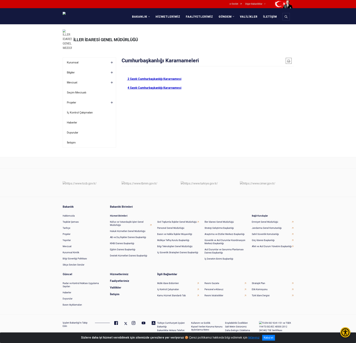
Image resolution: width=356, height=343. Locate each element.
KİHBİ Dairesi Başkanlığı (122, 243)
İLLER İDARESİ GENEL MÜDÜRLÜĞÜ (105, 39)
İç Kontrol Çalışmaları (80, 112)
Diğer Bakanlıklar (253, 4)
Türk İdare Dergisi (261, 295)
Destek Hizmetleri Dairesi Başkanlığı (128, 255)
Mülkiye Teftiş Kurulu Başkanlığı (173, 240)
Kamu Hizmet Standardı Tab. (171, 295)
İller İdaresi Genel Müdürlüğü (219, 222)
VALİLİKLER (249, 16)
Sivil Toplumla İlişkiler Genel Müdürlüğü (177, 222)
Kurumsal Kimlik (71, 252)
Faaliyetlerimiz (119, 281)
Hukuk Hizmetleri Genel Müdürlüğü (127, 231)
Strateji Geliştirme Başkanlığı (219, 228)
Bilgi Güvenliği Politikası (75, 258)
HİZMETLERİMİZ (168, 16)
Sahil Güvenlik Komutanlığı (265, 234)
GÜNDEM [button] (225, 16)
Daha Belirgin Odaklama (237, 330)
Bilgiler (71, 72)
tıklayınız (254, 337)
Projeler (71, 102)
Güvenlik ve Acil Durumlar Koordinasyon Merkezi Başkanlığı (225, 242)
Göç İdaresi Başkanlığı (263, 240)
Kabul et (268, 337)
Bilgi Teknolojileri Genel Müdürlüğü (174, 246)
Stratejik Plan (258, 283)
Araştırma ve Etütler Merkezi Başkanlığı (225, 234)
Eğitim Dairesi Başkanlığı (122, 249)
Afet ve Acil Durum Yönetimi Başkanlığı (272, 246)
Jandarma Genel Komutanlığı (267, 228)
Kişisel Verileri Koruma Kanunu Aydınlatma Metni (206, 328)
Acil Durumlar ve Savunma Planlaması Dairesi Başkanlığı (224, 251)
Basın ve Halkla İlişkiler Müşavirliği (174, 234)
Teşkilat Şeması (71, 222)
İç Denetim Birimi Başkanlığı (219, 259)
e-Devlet (234, 4)
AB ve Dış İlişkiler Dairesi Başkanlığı (128, 237)
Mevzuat (72, 82)
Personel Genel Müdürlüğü (170, 228)
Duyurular (72, 132)
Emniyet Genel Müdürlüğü (265, 222)
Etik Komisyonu (260, 289)
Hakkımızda (69, 216)
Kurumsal (72, 62)
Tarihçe (66, 228)
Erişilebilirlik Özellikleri (236, 323)
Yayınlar (67, 240)
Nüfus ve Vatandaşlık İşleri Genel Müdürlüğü (127, 223)
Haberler (72, 122)
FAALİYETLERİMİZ (199, 16)
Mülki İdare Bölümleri (168, 283)
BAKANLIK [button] (139, 16)
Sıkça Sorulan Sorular (73, 264)
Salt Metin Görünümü (236, 326)
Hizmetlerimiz (119, 274)
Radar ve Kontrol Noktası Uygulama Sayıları (81, 285)
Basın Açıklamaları (72, 305)
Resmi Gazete (212, 283)
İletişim (71, 142)
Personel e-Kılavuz (214, 289)
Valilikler (115, 287)
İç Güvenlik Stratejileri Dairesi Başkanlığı (177, 252)
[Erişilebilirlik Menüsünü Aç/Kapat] (345, 332)
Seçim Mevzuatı (76, 92)
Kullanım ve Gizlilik (200, 323)
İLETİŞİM (270, 16)
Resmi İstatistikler (214, 295)
